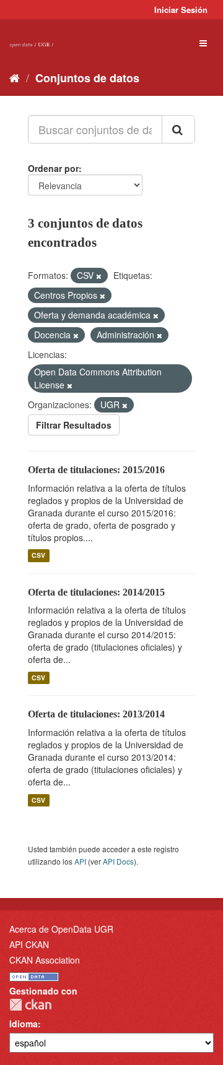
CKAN (30, 1004)
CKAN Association (44, 960)
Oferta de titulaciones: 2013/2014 (96, 714)
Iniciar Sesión (181, 9)
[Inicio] (14, 77)
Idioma (23, 1023)
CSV (38, 555)
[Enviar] (178, 129)
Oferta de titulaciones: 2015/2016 (96, 469)
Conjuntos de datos (87, 78)
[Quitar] (99, 276)
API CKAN (29, 944)
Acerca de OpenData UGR (61, 929)
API (80, 861)
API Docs (118, 861)
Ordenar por (53, 168)
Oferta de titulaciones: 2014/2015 (96, 592)
